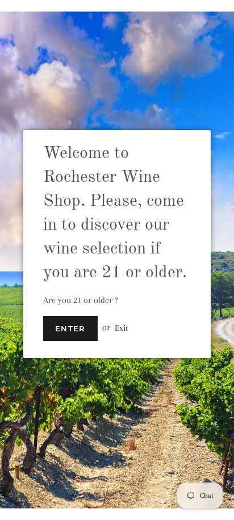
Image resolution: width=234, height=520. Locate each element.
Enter (70, 328)
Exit (121, 327)
